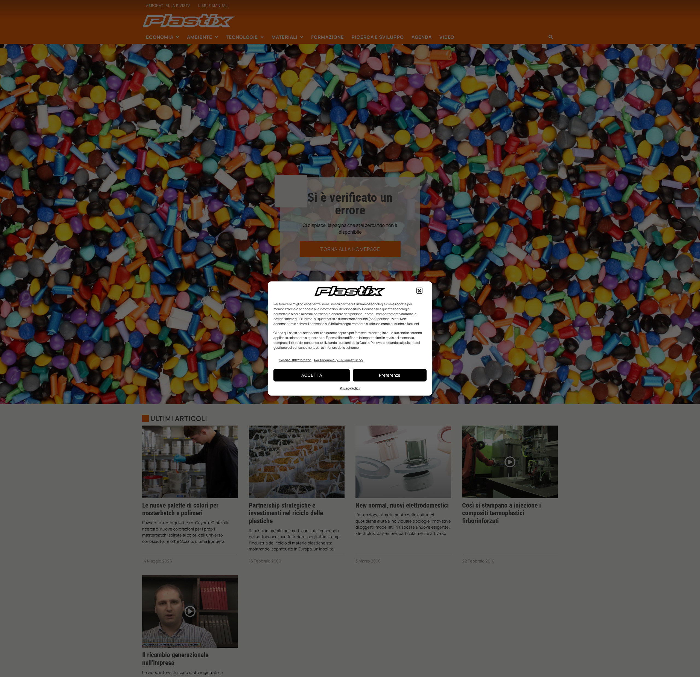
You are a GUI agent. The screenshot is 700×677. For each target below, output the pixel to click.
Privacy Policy (350, 388)
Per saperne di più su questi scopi (338, 360)
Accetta (311, 375)
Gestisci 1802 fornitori (295, 360)
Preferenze (389, 375)
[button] (419, 291)
